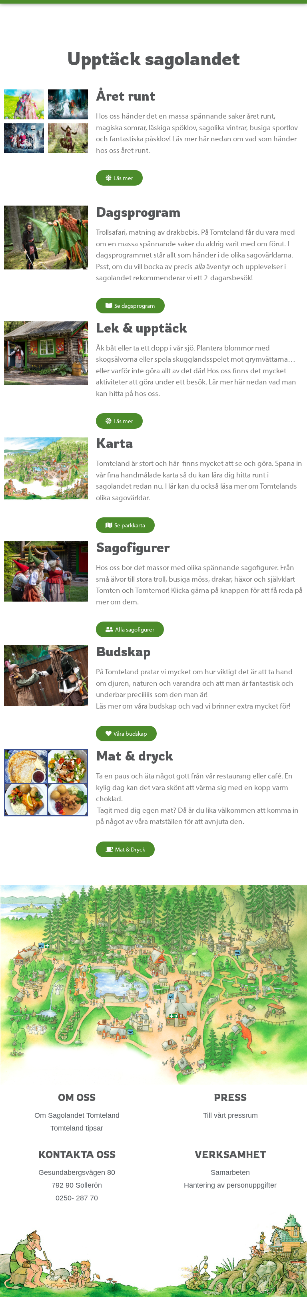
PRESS (230, 1097)
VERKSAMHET (230, 1154)
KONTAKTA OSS (77, 1154)
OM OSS (77, 1097)
